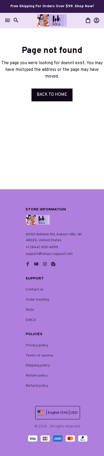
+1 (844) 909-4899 (42, 247)
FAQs (30, 310)
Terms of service (39, 355)
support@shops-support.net (49, 254)
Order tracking (37, 299)
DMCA (31, 320)
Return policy (36, 375)
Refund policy (37, 386)
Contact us (34, 289)
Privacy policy (37, 345)
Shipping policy (38, 365)
